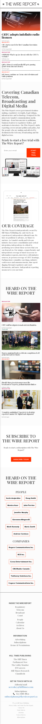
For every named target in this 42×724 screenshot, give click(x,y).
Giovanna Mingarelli (21, 520)
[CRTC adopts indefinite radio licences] (21, 21)
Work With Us (21, 710)
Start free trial (33, 152)
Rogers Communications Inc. (21, 547)
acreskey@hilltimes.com (21, 687)
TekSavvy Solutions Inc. (21, 576)
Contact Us (21, 708)
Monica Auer (12, 505)
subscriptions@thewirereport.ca (21, 696)
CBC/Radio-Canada (21, 569)
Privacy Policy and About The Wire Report (21, 705)
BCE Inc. (21, 554)
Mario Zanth (29, 527)
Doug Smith (31, 498)
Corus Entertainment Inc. (21, 562)
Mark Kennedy (13, 527)
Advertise (21, 712)
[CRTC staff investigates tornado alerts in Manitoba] (21, 312)
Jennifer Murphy (21, 512)
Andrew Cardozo (21, 534)
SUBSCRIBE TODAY (21, 459)
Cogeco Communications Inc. (21, 583)
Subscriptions (21, 717)
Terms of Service (21, 715)
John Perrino (29, 505)
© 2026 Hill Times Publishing (21, 703)
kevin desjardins (13, 498)
